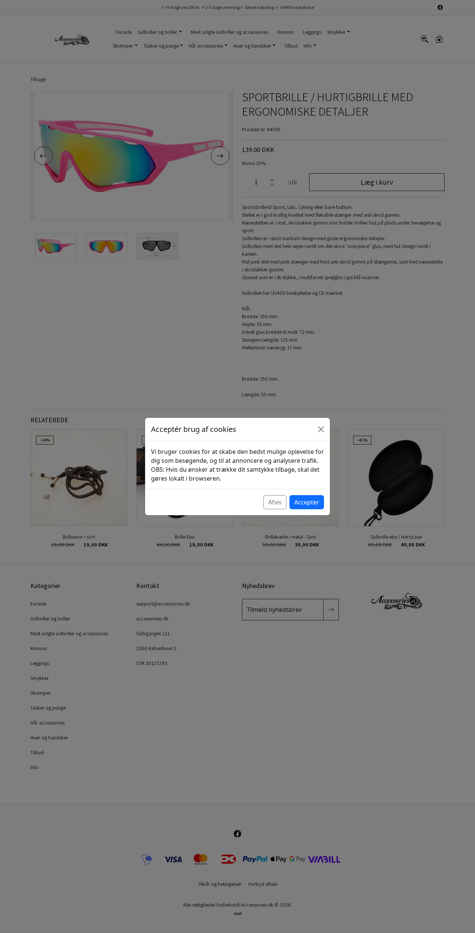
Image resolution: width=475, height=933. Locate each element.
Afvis (275, 502)
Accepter (306, 502)
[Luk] (321, 429)
